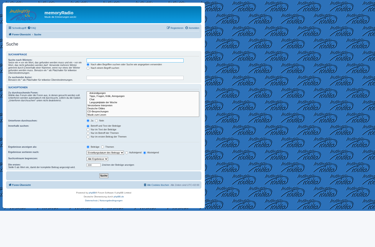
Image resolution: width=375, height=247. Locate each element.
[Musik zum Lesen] (143, 114)
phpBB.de (119, 196)
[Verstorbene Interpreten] (143, 105)
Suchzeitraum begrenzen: (23, 158)
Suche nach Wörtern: (20, 60)
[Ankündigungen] (143, 93)
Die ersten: (14, 164)
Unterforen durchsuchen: (22, 120)
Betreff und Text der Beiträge (105, 125)
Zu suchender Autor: (20, 77)
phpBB (92, 192)
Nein (101, 120)
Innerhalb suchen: (18, 125)
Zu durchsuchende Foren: (23, 92)
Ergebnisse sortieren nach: (23, 152)
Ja (91, 120)
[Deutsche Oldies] (143, 108)
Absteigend (153, 152)
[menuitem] (31, 28)
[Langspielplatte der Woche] (143, 102)
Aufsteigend (135, 152)
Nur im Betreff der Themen (104, 133)
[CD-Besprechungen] (143, 111)
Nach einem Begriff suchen (104, 68)
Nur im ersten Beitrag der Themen (108, 136)
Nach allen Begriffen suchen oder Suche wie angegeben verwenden (126, 64)
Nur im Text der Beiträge (103, 129)
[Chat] (143, 99)
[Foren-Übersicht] (25, 14)
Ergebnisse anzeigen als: (22, 147)
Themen (109, 147)
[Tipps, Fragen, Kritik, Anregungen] (143, 96)
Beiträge (94, 147)
